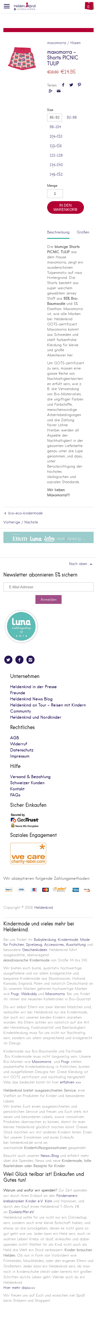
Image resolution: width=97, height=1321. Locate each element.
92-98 (72, 117)
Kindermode (68, 939)
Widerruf (18, 744)
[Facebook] (19, 660)
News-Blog (50, 1156)
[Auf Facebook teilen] (63, 85)
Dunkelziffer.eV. (22, 1212)
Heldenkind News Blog (31, 699)
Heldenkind (43, 907)
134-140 (56, 165)
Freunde (17, 693)
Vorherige (11, 522)
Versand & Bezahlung (30, 777)
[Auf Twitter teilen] (71, 85)
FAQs (15, 795)
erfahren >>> (70, 1082)
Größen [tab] (83, 232)
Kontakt (17, 789)
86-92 (55, 117)
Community (20, 711)
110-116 (56, 146)
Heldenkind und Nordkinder (35, 717)
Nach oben (78, 564)
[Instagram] (30, 660)
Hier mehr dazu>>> (19, 1288)
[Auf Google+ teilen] (50, 91)
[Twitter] (8, 660)
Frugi (15, 994)
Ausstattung (76, 944)
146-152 (56, 174)
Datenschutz (21, 750)
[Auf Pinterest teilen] (79, 85)
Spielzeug (34, 944)
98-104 (55, 127)
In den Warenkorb (65, 207)
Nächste (31, 522)
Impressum (19, 756)
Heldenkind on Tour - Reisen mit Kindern (48, 705)
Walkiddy (29, 994)
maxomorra (56, 43)
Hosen (75, 43)
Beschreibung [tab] (58, 232)
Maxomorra (55, 994)
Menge (52, 186)
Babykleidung (45, 939)
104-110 (56, 136)
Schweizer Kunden (27, 783)
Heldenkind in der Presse (33, 687)
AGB (14, 738)
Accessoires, (54, 944)
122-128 (56, 155)
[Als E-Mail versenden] (58, 91)
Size (50, 110)
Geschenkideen (34, 950)
